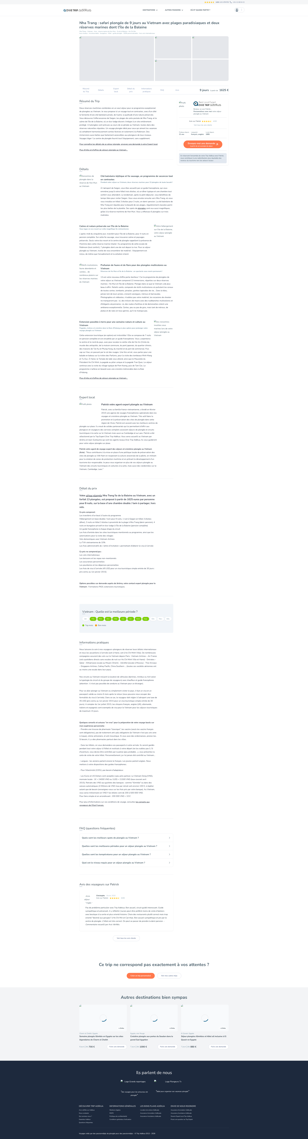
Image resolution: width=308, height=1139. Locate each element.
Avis (177, 90)
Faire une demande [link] (116, 1047)
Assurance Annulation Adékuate (150, 1113)
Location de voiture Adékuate (149, 1110)
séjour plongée (94, 495)
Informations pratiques (146, 90)
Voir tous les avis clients (126, 938)
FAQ (162, 90)
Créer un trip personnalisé (141, 976)
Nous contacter (84, 1113)
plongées (142, 208)
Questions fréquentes (86, 1122)
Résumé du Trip (86, 90)
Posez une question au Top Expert (182, 1119)
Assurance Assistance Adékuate (150, 1116)
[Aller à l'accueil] (77, 10)
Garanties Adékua (84, 1119)
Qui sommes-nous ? (85, 1116)
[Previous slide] (82, 1018)
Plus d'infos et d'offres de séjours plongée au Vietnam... (103, 150)
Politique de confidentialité (118, 1116)
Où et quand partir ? (200, 10)
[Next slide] (124, 1018)
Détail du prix (131, 90)
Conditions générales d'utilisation (120, 1119)
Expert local (116, 90)
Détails (101, 90)
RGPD (111, 1113)
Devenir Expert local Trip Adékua (181, 1116)
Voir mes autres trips (169, 976)
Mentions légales (115, 1110)
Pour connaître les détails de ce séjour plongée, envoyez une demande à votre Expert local (118, 144)
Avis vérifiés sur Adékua (86, 1110)
